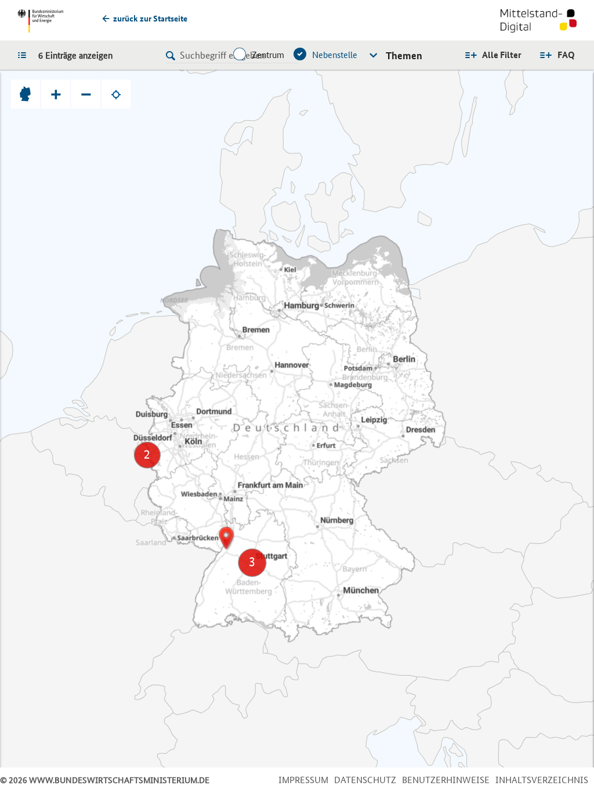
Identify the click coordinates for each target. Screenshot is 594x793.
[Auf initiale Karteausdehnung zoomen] (25, 94)
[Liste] (25, 54)
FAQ (566, 54)
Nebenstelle (334, 54)
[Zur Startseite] (539, 22)
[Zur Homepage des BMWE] (40, 21)
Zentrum (268, 54)
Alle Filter (501, 54)
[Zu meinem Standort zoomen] (116, 94)
